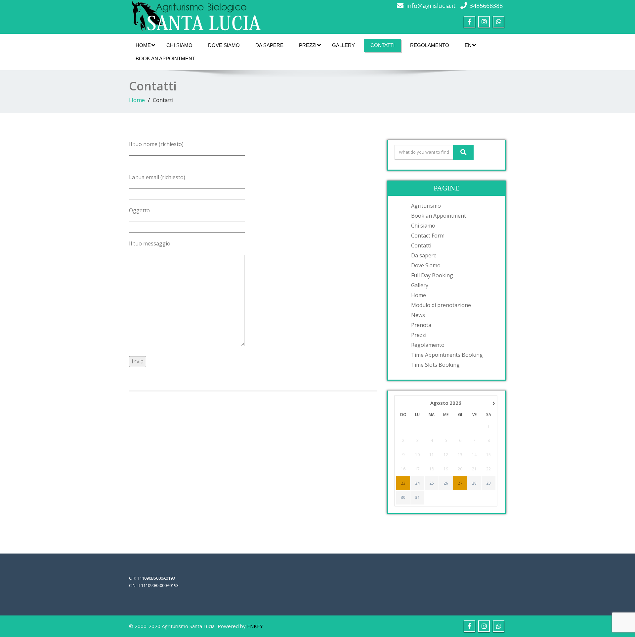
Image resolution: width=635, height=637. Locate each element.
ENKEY (255, 626)
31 (417, 497)
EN (468, 45)
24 (417, 483)
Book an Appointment (165, 58)
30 (403, 497)
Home (143, 45)
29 (488, 483)
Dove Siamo (224, 45)
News (418, 315)
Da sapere (269, 45)
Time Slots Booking (435, 364)
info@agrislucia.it (431, 6)
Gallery (343, 45)
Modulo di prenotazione (441, 305)
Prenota (421, 325)
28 (474, 483)
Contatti (382, 45)
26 (446, 483)
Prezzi (308, 45)
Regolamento (429, 45)
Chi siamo (179, 45)
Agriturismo (426, 205)
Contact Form (427, 235)
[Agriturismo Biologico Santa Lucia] (195, 15)
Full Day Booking (432, 275)
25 (431, 483)
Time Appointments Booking (447, 354)
